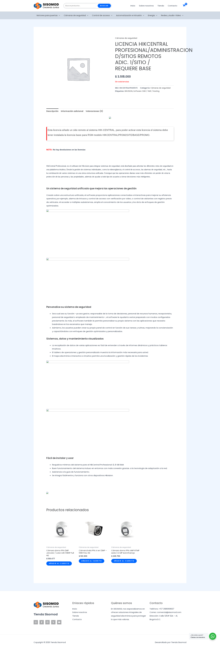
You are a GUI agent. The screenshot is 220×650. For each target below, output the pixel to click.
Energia (151, 15)
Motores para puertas (47, 15)
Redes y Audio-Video (171, 15)
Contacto (172, 5)
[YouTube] (59, 622)
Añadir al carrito (59, 563)
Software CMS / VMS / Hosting (146, 91)
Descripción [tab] (52, 111)
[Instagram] (47, 622)
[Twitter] (53, 622)
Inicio (132, 5)
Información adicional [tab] (72, 111)
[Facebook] (41, 622)
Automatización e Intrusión (129, 15)
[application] (59, 15)
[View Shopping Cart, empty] (184, 5)
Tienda (160, 5)
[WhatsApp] (36, 622)
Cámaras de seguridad (75, 15)
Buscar (104, 6)
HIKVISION (129, 91)
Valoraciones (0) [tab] (94, 111)
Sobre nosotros (146, 5)
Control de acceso (101, 15)
